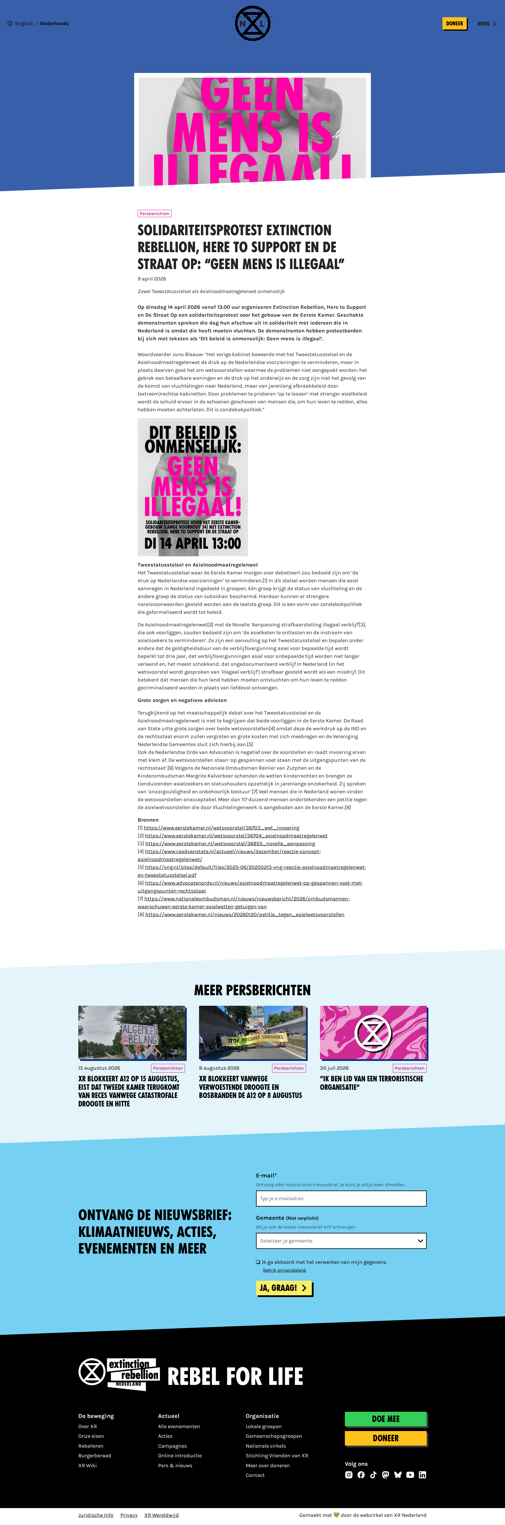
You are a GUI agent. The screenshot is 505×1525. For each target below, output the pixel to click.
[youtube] (410, 1475)
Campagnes (172, 1446)
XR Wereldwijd (161, 1515)
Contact (255, 1475)
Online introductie (180, 1455)
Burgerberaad (94, 1455)
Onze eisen (91, 1436)
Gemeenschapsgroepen (274, 1436)
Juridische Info (95, 1515)
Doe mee (385, 1419)
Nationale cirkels (266, 1446)
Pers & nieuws (175, 1465)
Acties (165, 1436)
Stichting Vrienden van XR (277, 1455)
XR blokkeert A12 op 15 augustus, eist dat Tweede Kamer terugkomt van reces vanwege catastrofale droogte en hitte (128, 1091)
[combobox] (341, 1241)
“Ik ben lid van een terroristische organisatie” (371, 1083)
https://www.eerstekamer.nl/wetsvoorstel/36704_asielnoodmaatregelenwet (236, 835)
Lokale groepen (264, 1426)
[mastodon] (386, 1475)
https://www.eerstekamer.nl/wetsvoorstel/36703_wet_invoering (221, 828)
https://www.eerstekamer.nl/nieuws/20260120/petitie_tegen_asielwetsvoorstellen (245, 914)
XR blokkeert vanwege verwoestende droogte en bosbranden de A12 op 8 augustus (250, 1087)
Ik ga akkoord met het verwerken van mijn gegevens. (324, 1262)
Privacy (128, 1515)
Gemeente (287, 1217)
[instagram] (349, 1475)
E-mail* (266, 1175)
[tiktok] (373, 1475)
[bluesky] (398, 1475)
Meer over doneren (268, 1465)
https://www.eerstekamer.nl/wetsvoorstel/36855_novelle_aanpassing (230, 843)
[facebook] (361, 1475)
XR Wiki (87, 1465)
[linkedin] (422, 1475)
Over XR (87, 1426)
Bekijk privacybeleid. (284, 1270)
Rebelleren (90, 1446)
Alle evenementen (179, 1426)
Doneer (454, 23)
